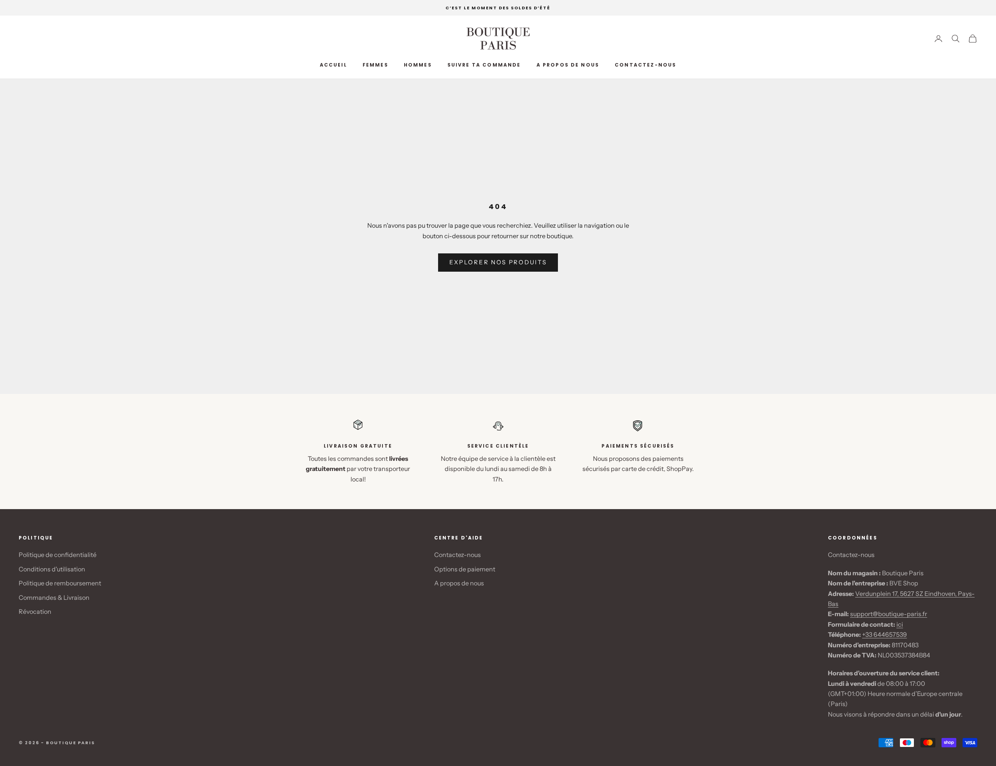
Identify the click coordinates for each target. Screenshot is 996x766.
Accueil (333, 64)
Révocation (35, 611)
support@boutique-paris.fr (888, 614)
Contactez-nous (645, 64)
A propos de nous (568, 64)
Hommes (418, 64)
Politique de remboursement (60, 583)
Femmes (375, 64)
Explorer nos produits (498, 262)
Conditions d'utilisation (52, 569)
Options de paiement (464, 569)
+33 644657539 (884, 634)
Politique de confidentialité (57, 555)
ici (899, 624)
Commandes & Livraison (54, 597)
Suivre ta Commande (484, 64)
